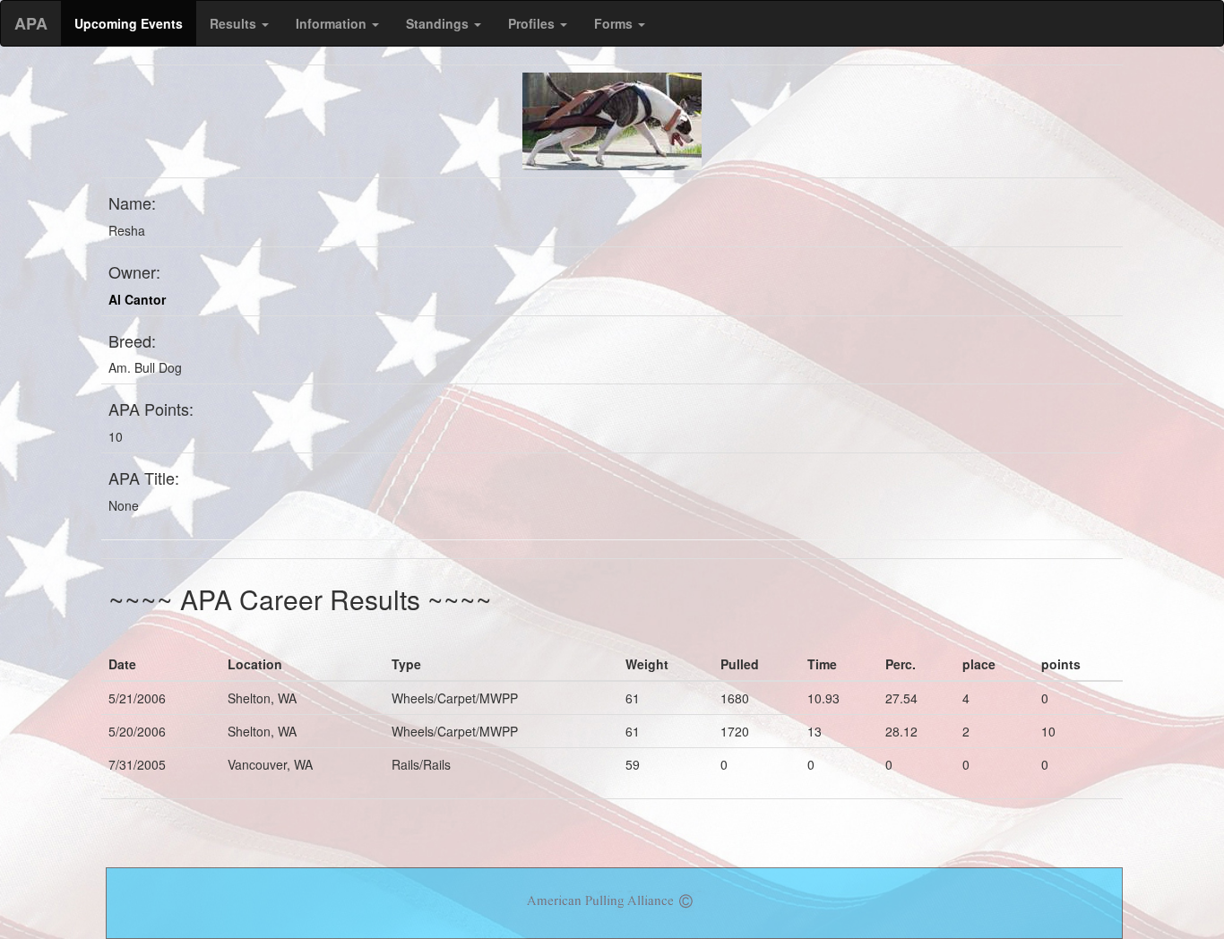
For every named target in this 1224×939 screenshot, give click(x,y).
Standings (439, 23)
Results (235, 23)
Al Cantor (137, 299)
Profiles (533, 23)
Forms (615, 23)
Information (333, 23)
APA (30, 23)
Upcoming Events (128, 23)
